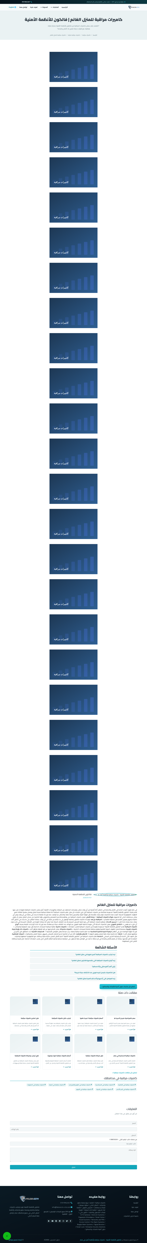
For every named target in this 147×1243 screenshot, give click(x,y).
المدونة (45, 7)
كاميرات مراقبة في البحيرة (104, 1089)
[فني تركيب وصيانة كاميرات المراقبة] (25, 1043)
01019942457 (26, 2)
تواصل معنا (23, 7)
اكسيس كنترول (87, 1207)
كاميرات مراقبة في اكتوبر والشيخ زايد (80, 1084)
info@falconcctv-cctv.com (61, 1207)
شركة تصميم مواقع (15, 1239)
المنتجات (56, 7)
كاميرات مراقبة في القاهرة (126, 1084)
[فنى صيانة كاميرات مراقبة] (89, 1043)
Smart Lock (80, 1226)
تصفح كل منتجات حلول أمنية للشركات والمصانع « (118, 986)
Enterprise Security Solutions (95, 1226)
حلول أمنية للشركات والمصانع (95, 1229)
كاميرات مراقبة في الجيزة (56, 1084)
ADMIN (46, 1239)
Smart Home (100, 1217)
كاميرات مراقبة (86, 35)
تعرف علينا (34, 7)
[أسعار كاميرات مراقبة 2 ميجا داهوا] (89, 1006)
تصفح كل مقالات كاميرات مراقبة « (124, 1072)
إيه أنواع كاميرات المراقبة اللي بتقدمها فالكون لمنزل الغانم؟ (93, 960)
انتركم (92, 1202)
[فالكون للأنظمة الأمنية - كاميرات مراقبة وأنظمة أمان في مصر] (134, 7)
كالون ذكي (83, 1212)
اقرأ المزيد (132, 1030)
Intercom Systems (98, 1214)
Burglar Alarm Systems (85, 1224)
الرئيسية (95, 35)
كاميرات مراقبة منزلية (74, 35)
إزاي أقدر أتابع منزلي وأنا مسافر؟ (103, 966)
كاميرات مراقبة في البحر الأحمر (125, 1089)
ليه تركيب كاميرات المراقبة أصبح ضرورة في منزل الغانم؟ (95, 954)
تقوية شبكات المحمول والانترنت (92, 1211)
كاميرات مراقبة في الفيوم (84, 1089)
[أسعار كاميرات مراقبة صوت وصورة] (57, 1043)
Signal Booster (99, 1224)
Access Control (84, 1222)
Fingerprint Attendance (86, 1217)
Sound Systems (84, 1219)
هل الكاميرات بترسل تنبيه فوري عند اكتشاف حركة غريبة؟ (94, 972)
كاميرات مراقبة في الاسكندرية (104, 1084)
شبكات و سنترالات (99, 1207)
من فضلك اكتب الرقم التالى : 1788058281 (123, 1139)
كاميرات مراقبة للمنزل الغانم (58, 35)
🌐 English (12, 7)
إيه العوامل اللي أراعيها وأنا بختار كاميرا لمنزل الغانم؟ (96, 978)
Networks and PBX (97, 1219)
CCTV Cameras (85, 1214)
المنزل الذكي (94, 1205)
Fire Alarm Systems (97, 1222)
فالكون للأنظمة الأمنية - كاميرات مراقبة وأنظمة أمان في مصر (100, 1239)
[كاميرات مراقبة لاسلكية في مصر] (122, 1043)
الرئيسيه (65, 7)
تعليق (73, 1167)
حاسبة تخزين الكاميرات (131, 1215)
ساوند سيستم (84, 1205)
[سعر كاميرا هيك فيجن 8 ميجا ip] (122, 1006)
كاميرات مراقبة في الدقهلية (36, 1084)
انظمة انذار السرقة (90, 1209)
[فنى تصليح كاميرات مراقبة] (25, 1006)
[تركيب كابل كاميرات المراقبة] (57, 1006)
